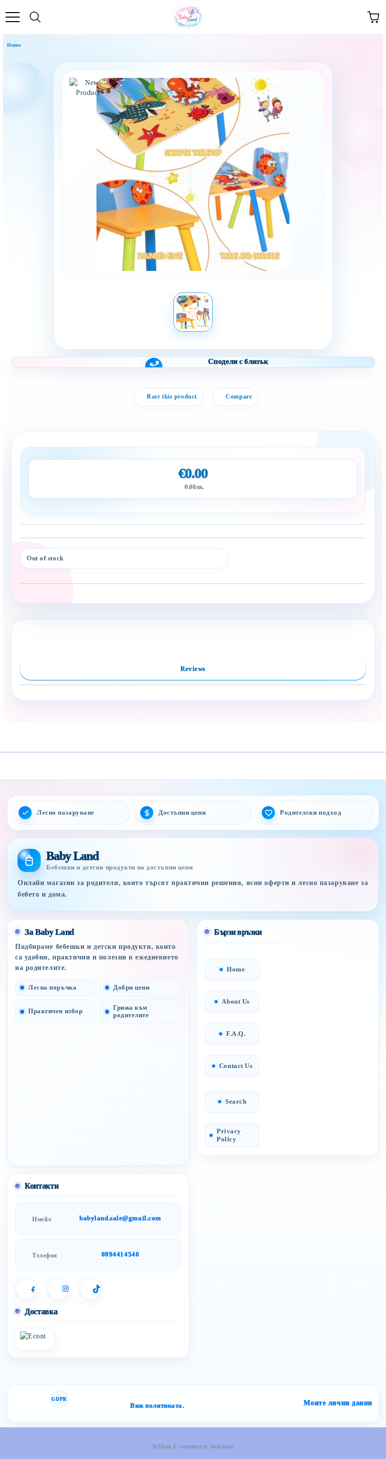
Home (14, 45)
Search (235, 1101)
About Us (235, 1001)
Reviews (193, 668)
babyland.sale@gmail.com (120, 1218)
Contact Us (236, 1065)
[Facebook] (26, 1289)
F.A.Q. (235, 1033)
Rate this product (172, 396)
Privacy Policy (229, 1135)
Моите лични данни (338, 1403)
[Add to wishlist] (351, 555)
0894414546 (121, 1254)
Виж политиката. (157, 1405)
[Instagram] (58, 1289)
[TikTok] (90, 1289)
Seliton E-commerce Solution (193, 1446)
